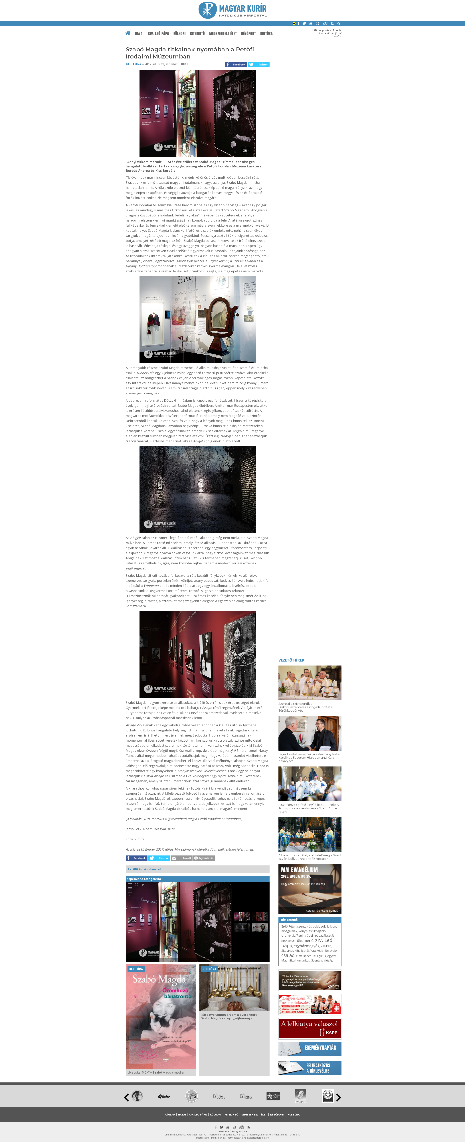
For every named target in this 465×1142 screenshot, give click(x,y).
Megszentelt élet (223, 33)
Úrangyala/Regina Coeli (297, 936)
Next (338, 1097)
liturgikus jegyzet (324, 956)
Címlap (170, 1114)
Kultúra (266, 33)
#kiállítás (135, 869)
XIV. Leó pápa (158, 33)
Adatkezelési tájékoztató (256, 1137)
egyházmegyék (306, 945)
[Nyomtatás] (204, 860)
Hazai (139, 33)
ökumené (305, 940)
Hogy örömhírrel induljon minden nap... (304, 876)
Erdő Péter (288, 926)
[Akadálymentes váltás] (294, 24)
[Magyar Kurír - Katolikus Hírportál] (233, 18)
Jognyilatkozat (234, 1137)
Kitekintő (197, 33)
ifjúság (328, 960)
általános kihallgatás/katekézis (302, 951)
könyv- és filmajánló (312, 931)
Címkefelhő (289, 920)
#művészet (152, 869)
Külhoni (179, 33)
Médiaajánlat (218, 1137)
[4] (198, 156)
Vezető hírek (291, 660)
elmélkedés (303, 956)
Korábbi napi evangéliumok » (323, 910)
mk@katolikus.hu (263, 1134)
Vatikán (326, 946)
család (288, 955)
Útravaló (331, 951)
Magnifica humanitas (295, 960)
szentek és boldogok (311, 926)
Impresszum (202, 1137)
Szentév (316, 960)
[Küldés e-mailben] (182, 860)
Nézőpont (248, 33)
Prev (126, 1097)
